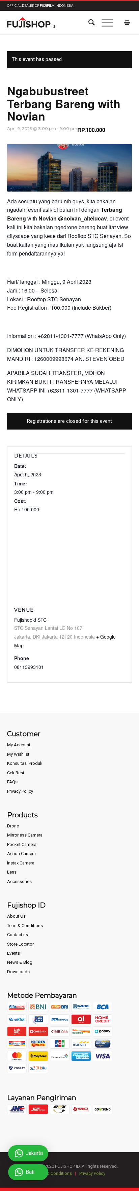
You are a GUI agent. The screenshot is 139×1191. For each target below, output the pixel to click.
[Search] (88, 22)
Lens (12, 872)
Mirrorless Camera (25, 835)
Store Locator (20, 944)
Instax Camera (20, 862)
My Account (18, 744)
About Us (16, 916)
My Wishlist (18, 754)
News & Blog (19, 962)
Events (13, 953)
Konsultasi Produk (25, 763)
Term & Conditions (25, 925)
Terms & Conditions (53, 1173)
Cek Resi (15, 772)
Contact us (17, 934)
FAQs (12, 781)
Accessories (19, 881)
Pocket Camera (21, 844)
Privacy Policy (20, 791)
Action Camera (21, 853)
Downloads (18, 971)
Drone (13, 825)
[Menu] (104, 22)
